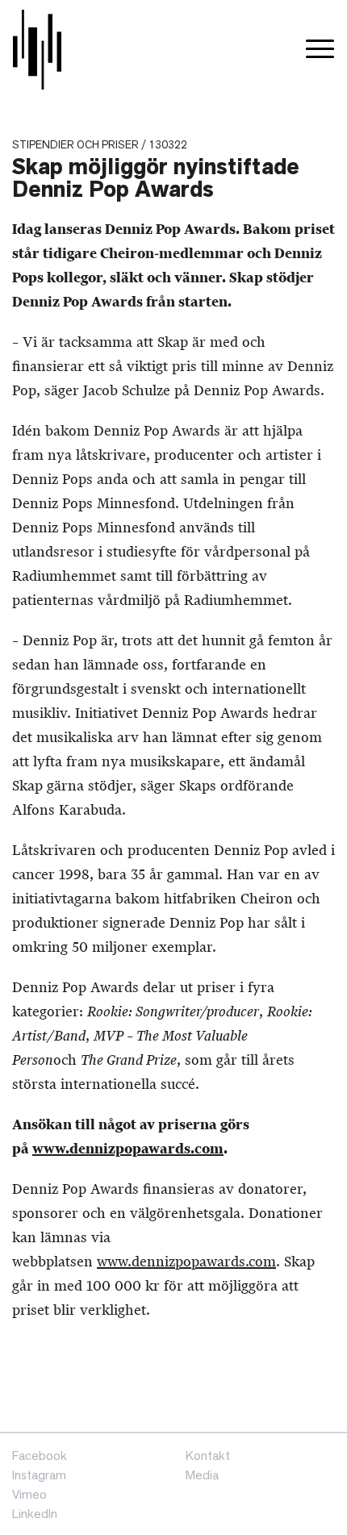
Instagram (39, 1474)
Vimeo (29, 1494)
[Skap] (37, 49)
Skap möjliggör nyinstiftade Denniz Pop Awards (155, 178)
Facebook (39, 1455)
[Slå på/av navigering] (320, 50)
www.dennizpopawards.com (128, 1149)
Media (202, 1474)
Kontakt (208, 1455)
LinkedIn (34, 1513)
